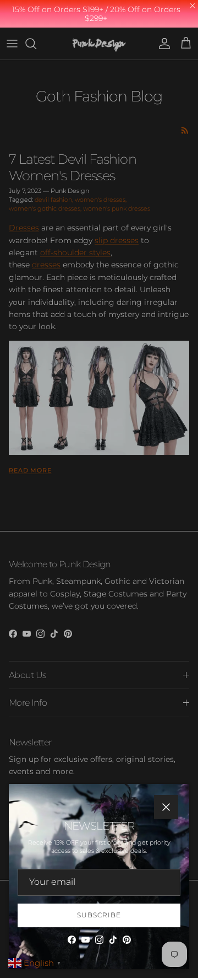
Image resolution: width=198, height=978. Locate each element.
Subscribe (99, 915)
